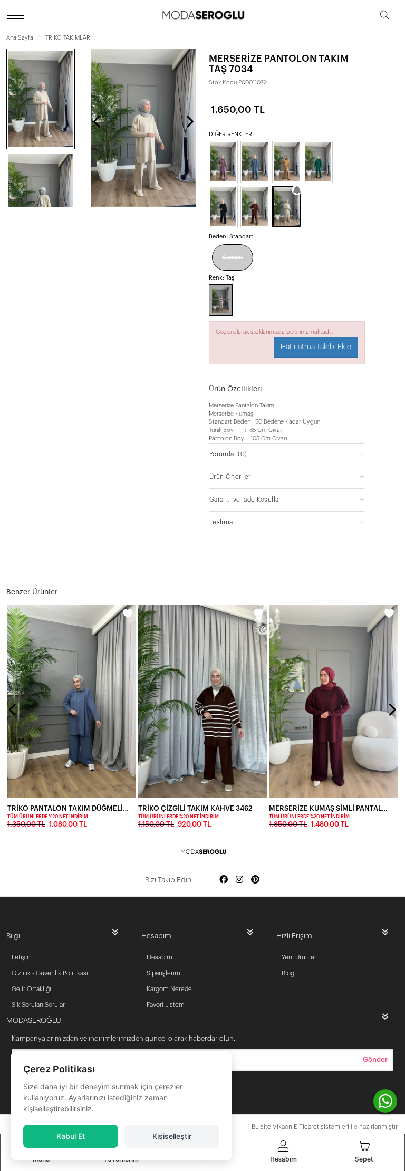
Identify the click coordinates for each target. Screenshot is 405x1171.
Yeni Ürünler (299, 957)
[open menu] (16, 16)
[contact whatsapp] (385, 1101)
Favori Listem (166, 1005)
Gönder (375, 1059)
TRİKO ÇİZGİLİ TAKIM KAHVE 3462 (195, 808)
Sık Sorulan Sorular (38, 1005)
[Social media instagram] (239, 880)
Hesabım (159, 957)
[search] (384, 16)
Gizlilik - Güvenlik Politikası (50, 973)
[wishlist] (127, 613)
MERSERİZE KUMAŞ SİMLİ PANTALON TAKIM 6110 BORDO (330, 808)
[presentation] (97, 121)
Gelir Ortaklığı (31, 989)
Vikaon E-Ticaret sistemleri (311, 1127)
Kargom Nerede (169, 989)
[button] (287, 454)
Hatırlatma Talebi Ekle (316, 347)
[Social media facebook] (223, 880)
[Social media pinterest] (255, 880)
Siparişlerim (163, 973)
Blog (288, 973)
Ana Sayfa (19, 38)
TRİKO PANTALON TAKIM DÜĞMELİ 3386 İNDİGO (68, 808)
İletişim (22, 957)
